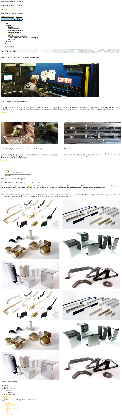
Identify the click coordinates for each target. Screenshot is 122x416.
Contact (7, 45)
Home (7, 23)
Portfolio (8, 41)
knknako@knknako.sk (11, 17)
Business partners (14, 32)
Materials (11, 39)
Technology (9, 34)
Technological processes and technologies (23, 38)
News (6, 43)
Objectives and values (16, 30)
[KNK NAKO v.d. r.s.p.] (12, 20)
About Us (8, 25)
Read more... (5, 112)
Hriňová (30, 186)
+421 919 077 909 (9, 9)
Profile (10, 27)
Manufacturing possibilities (17, 36)
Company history (14, 29)
